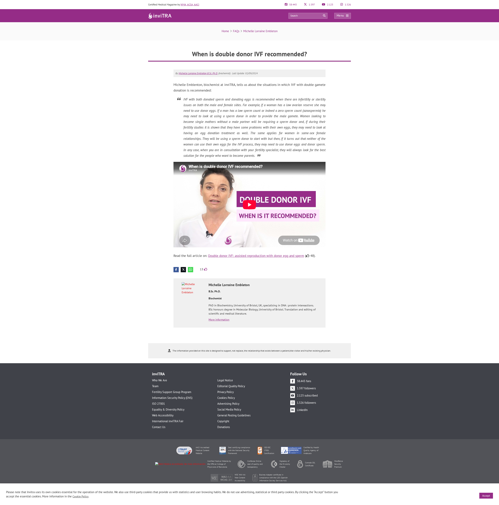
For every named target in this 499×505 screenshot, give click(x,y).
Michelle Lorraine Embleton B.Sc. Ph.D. (198, 73)
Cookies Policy (226, 397)
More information (219, 319)
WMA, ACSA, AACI (189, 4)
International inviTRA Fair (167, 421)
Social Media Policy (229, 409)
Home (225, 31)
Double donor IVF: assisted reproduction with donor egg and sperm (256, 256)
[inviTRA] (160, 15)
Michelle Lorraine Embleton (260, 31)
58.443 (293, 4)
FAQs (236, 31)
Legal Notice (225, 380)
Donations (223, 427)
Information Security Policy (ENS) (172, 397)
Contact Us (158, 427)
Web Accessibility (162, 415)
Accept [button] (486, 495)
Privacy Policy (225, 391)
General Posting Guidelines (233, 415)
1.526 (347, 4)
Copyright (223, 421)
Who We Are (159, 380)
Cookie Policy (80, 496)
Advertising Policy (228, 403)
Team (155, 386)
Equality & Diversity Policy (168, 409)
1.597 (311, 4)
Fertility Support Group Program (171, 391)
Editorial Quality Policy (231, 386)
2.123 (329, 4)
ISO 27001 (158, 403)
